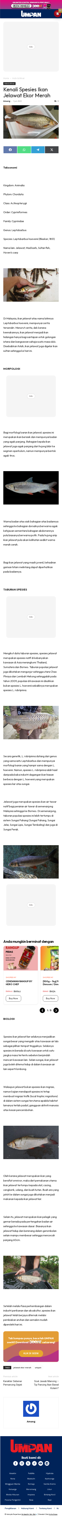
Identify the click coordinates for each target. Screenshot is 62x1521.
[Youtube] (40, 1463)
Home (6, 78)
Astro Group (53, 1514)
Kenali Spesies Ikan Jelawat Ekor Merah (26, 92)
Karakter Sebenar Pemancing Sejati (12, 1383)
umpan (38, 1367)
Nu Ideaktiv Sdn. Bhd (28, 1514)
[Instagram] (22, 1463)
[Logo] (31, 1445)
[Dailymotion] (47, 1463)
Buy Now (13, 998)
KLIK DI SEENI (31, 1353)
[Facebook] (15, 1463)
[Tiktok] (34, 1463)
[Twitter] (28, 1463)
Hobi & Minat (18, 78)
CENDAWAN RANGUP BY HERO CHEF (19, 983)
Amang (6, 101)
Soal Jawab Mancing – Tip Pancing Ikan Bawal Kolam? (46, 1385)
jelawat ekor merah (22, 1367)
